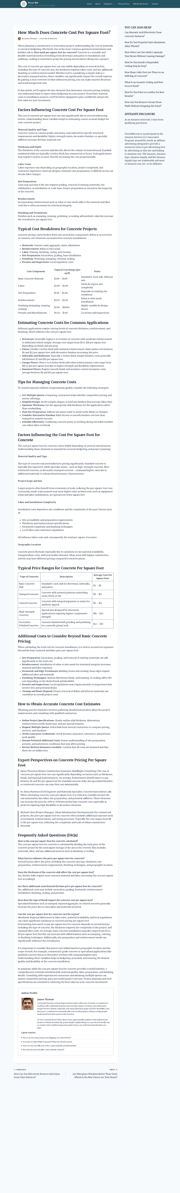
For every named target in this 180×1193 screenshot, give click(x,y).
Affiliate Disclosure (140, 4)
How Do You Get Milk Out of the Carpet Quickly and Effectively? (49, 1046)
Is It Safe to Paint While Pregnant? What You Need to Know (47, 1042)
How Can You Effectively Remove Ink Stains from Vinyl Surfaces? (37, 1074)
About (97, 4)
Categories (108, 4)
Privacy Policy (123, 4)
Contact (155, 4)
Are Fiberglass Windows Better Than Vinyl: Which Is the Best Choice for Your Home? (95, 1074)
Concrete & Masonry (48, 39)
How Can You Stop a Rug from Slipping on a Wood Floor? (47, 1038)
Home (89, 4)
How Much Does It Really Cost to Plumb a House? (43, 1050)
